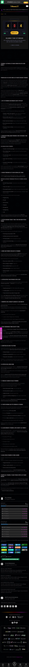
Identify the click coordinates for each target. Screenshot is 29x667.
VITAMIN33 (14, 72)
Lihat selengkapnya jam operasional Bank (10, 559)
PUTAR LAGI (14, 32)
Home (2, 14)
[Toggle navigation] (27, 6)
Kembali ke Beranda (15, 45)
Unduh (26, 2)
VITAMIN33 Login (4, 74)
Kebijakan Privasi (19, 657)
